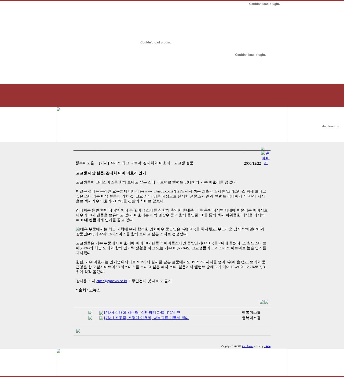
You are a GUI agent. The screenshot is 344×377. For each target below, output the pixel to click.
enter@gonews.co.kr (111, 281)
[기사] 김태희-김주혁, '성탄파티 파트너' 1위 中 (142, 312)
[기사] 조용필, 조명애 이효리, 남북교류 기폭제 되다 (146, 318)
